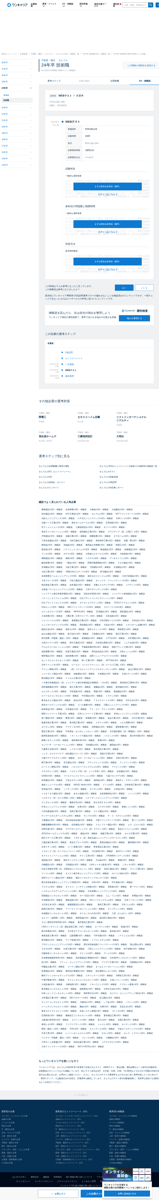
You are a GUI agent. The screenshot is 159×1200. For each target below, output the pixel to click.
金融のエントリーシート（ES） (68, 1119)
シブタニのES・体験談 (80, 749)
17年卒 (5, 146)
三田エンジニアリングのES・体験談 (104, 949)
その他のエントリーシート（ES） (69, 1163)
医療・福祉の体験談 (117, 1153)
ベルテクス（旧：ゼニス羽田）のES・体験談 (62, 798)
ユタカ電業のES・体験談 (131, 722)
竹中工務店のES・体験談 (77, 514)
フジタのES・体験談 (50, 554)
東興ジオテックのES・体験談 (54, 740)
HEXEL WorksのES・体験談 (87, 785)
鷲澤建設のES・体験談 (51, 940)
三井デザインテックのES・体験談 (101, 589)
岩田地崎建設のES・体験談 (53, 687)
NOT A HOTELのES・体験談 (91, 1046)
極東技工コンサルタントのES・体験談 (83, 1015)
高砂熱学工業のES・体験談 (108, 540)
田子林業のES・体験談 (134, 949)
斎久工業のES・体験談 (80, 687)
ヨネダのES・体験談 (50, 949)
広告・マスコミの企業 (11, 1133)
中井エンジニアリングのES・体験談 (58, 807)
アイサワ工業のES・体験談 (114, 962)
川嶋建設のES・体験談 (51, 864)
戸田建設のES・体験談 (51, 536)
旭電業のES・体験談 (95, 718)
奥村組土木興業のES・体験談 (99, 545)
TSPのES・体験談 (78, 1029)
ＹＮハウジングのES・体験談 (103, 984)
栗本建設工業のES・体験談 (116, 1015)
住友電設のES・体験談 (80, 585)
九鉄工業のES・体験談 (76, 567)
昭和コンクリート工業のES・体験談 (58, 714)
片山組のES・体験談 (105, 860)
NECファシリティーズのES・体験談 (84, 607)
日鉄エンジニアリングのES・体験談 (58, 518)
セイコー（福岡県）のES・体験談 (57, 918)
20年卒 (5, 127)
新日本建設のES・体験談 (52, 931)
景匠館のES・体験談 (117, 887)
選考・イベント (49, 4)
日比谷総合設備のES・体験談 (79, 820)
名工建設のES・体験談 (109, 998)
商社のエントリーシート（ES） (68, 1126)
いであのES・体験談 (113, 1002)
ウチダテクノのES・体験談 (53, 771)
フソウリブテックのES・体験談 (80, 1024)
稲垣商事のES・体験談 (76, 656)
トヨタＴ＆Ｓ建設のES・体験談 (55, 793)
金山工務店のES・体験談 (139, 669)
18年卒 (5, 139)
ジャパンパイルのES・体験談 (54, 620)
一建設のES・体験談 (75, 563)
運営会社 (35, 1177)
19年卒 (5, 133)
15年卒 (5, 158)
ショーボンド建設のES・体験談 (55, 674)
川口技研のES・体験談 (102, 851)
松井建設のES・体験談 (82, 824)
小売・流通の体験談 (117, 1156)
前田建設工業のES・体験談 (92, 532)
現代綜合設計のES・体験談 (104, 651)
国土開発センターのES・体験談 (110, 971)
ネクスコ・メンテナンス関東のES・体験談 (85, 887)
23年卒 (5, 107)
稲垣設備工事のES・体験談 (86, 1042)
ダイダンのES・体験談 (100, 789)
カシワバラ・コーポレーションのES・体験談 (62, 745)
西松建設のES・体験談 (130, 611)
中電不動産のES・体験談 (52, 980)
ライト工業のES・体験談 (141, 869)
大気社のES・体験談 (113, 625)
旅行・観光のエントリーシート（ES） (71, 1146)
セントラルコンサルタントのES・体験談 (60, 660)
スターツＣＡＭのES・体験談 (117, 607)
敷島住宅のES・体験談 (80, 802)
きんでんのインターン (49, 487)
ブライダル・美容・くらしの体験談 (124, 1149)
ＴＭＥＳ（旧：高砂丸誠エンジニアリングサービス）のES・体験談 (104, 838)
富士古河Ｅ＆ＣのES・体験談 (107, 802)
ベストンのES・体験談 (136, 1002)
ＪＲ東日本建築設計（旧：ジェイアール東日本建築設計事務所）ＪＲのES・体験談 (79, 682)
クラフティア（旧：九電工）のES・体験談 (127, 532)
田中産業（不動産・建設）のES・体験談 (60, 638)
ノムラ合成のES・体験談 (135, 642)
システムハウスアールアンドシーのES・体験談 (63, 891)
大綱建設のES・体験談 (116, 1038)
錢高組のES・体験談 (119, 745)
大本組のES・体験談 (123, 789)
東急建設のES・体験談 (110, 549)
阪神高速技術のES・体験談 (53, 736)
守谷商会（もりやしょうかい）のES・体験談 (86, 731)
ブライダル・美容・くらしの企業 (16, 1149)
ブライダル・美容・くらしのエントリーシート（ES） (78, 1149)
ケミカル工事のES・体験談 (78, 678)
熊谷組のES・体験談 (50, 549)
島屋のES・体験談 (106, 740)
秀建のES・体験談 (102, 691)
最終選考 (69, 376)
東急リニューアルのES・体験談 (55, 785)
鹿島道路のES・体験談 (76, 900)
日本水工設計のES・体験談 (116, 989)
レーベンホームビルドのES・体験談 (82, 1033)
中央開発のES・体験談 (51, 900)
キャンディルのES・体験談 (102, 1029)
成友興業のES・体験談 (51, 651)
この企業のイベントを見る (101, 1193)
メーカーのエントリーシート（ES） (70, 1123)
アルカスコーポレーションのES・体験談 (60, 647)
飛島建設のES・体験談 (51, 558)
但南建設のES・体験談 (140, 962)
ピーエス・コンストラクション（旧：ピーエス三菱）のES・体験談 (102, 665)
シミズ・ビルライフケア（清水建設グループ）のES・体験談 (69, 753)
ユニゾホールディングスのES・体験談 (59, 625)
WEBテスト (71, 370)
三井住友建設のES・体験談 (53, 540)
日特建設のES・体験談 (96, 745)
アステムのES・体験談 (51, 887)
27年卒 (5, 69)
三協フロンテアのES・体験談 (119, 776)
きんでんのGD (45, 477)
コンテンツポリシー (44, 1181)
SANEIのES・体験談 (51, 776)
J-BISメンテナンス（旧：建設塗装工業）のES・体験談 (66, 927)
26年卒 (5, 75)
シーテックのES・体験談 (75, 789)
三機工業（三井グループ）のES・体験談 (84, 616)
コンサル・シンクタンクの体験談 (123, 1116)
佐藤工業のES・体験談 (76, 536)
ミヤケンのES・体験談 (116, 696)
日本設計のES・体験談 (142, 620)
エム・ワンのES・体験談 (117, 895)
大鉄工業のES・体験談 (51, 571)
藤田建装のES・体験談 (138, 842)
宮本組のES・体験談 (50, 789)
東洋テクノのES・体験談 (127, 851)
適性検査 (116, 5)
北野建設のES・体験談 (102, 727)
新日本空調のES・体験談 (141, 736)
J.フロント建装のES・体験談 (133, 984)
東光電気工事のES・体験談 (106, 749)
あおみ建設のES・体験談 (52, 634)
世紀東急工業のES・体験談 (53, 585)
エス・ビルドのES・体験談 (140, 824)
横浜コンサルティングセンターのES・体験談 (96, 878)
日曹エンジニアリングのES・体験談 (120, 705)
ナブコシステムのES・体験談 (105, 940)
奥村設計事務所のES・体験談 (79, 971)
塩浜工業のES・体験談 (118, 718)
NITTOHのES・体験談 (116, 660)
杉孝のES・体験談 (86, 807)
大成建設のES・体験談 (122, 509)
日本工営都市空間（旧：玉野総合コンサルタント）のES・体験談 (71, 869)
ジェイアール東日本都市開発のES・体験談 (61, 594)
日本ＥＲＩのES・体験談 (52, 847)
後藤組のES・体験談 (103, 687)
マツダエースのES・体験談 (53, 802)
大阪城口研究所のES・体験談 (54, 1020)
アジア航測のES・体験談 (77, 940)
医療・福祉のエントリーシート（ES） (71, 1153)
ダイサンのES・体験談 (51, 727)
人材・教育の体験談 (117, 1136)
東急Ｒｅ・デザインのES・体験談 (131, 780)
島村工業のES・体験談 (107, 904)
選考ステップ (54, 81)
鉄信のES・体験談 (82, 700)
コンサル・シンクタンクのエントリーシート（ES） (77, 1116)
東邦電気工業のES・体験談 (90, 922)
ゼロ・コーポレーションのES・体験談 (95, 758)
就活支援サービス (100, 5)
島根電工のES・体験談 (128, 629)
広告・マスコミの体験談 (119, 1133)
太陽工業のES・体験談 (128, 1020)
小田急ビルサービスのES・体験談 (101, 554)
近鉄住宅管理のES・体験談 (96, 594)
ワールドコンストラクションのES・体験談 (83, 776)
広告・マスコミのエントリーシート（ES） (73, 1133)
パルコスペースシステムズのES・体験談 (90, 767)
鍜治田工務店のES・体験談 (112, 918)
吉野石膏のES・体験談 (51, 829)
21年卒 (5, 120)
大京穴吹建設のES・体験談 (134, 576)
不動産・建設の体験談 (118, 1143)
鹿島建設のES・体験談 (51, 509)
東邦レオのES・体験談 (51, 1024)
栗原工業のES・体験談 (51, 731)
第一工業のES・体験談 (92, 660)
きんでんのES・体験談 (102, 514)
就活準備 (84, 4)
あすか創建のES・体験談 (85, 793)
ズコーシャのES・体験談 (83, 1020)
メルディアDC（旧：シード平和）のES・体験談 (92, 771)
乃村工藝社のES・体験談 (81, 540)
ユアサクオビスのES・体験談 (115, 1042)
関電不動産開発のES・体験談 (101, 563)
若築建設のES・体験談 (92, 638)
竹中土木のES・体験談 (136, 700)
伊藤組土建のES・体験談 (52, 967)
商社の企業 (6, 1126)
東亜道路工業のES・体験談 (53, 935)
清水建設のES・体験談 (51, 514)
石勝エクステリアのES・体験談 (108, 585)
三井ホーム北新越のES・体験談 (55, 1042)
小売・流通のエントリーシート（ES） (71, 1156)
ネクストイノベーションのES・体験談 (59, 856)
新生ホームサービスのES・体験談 (87, 523)
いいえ (144, 288)
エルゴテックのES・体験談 (53, 691)
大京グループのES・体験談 (53, 580)
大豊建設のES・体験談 (51, 820)
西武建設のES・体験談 (51, 678)
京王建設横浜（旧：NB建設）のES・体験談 (130, 731)
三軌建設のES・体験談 (100, 567)
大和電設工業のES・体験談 (53, 998)
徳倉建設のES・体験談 (84, 674)
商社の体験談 (114, 1126)
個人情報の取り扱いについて (79, 1177)
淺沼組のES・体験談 (50, 860)
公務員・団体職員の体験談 (120, 1159)
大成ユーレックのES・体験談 (123, 980)
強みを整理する (134, 318)
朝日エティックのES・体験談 (101, 629)
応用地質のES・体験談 (116, 523)
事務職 (6, 95)
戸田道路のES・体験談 (80, 691)
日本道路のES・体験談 (116, 616)
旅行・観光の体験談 (117, 1146)
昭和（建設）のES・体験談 (53, 1029)
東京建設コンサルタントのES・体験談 (59, 989)
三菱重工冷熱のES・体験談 (53, 749)
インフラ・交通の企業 (11, 1139)
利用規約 (58, 1177)
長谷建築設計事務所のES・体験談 (91, 958)
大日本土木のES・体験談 (52, 904)
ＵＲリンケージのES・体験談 (99, 975)
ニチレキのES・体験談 (133, 864)
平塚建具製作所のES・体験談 (95, 647)
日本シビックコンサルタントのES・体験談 (61, 993)
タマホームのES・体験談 (125, 536)
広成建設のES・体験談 (124, 567)
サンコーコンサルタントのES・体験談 (59, 1002)
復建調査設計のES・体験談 (80, 904)
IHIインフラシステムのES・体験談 (105, 900)
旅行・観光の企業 (9, 1146)
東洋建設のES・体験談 (126, 687)
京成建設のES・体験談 (51, 567)
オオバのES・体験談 (111, 1033)
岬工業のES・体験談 (50, 762)
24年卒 (5, 88)
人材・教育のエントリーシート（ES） (71, 1136)
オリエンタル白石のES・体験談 (94, 913)
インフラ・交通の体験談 (119, 1139)
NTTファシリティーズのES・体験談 (132, 514)
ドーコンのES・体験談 (51, 873)
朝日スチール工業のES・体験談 (55, 838)
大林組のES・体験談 (99, 509)
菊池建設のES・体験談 (124, 691)
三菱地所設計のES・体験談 (88, 527)
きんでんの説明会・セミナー (52, 482)
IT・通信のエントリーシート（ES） (70, 1129)
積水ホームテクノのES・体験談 (78, 860)
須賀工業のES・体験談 (80, 811)
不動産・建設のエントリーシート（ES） (72, 1143)
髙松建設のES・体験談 (90, 625)
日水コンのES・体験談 (132, 904)
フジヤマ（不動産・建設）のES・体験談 (60, 1038)
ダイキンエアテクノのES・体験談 (95, 603)
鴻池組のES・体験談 (73, 545)
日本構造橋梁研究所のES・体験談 (57, 958)
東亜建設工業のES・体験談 (84, 620)
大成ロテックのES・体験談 (134, 674)
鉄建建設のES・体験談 (134, 549)
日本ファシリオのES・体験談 (54, 665)
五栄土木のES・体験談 (130, 1006)
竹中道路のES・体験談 (122, 882)
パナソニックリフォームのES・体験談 (59, 598)
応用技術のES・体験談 (51, 1015)
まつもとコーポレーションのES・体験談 (114, 967)
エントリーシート (74, 358)
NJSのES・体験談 (100, 882)
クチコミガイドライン (67, 1181)
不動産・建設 (48, 60)
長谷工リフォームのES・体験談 (132, 829)
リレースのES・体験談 (92, 1038)
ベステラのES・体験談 (96, 558)
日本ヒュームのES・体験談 (132, 651)
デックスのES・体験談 (114, 953)
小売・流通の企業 (9, 1156)
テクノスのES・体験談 (90, 953)
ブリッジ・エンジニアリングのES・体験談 (79, 962)
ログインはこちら (107, 194)
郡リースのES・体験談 (142, 820)
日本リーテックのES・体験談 (137, 900)
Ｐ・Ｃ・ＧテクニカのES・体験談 (123, 816)
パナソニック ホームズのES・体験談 (80, 549)
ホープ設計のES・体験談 (91, 895)
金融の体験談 (114, 1119)
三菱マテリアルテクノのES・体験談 (58, 758)
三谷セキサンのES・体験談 (78, 780)
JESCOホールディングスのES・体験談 (59, 833)
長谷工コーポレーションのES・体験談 (59, 532)
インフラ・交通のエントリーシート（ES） (73, 1139)
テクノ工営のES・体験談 (91, 856)
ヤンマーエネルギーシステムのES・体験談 (61, 816)
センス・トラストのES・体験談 (138, 1033)
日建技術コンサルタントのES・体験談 (59, 953)
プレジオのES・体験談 (122, 1011)
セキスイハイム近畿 (89, 417)
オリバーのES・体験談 (114, 527)
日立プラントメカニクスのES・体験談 (59, 603)
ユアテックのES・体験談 (137, 585)
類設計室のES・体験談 (51, 629)
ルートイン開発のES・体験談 (54, 767)
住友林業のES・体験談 (76, 509)
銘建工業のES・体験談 (110, 833)
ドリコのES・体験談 (112, 785)
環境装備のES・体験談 (86, 918)
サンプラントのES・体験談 (120, 909)
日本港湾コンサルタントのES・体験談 (127, 958)
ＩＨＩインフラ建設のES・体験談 (85, 736)
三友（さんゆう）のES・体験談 (126, 913)
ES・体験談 (67, 4)
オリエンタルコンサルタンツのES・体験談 (87, 980)
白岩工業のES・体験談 (74, 949)
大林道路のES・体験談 (130, 554)
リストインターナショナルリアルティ (131, 419)
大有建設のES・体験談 (108, 674)
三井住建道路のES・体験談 (53, 811)
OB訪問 (69, 352)
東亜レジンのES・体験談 (133, 807)
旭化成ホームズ (47, 436)
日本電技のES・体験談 (138, 638)
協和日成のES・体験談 (51, 909)
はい (124, 288)
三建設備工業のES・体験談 (53, 842)
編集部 (46, 1177)
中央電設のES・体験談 (92, 696)
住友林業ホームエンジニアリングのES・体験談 (63, 576)
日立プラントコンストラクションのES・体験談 (101, 598)
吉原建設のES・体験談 (127, 771)
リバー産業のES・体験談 (79, 847)
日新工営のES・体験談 (126, 758)
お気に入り (60, 1193)
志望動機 (114, 81)
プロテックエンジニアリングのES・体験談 (61, 944)
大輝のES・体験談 (108, 1006)
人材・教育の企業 (9, 1136)
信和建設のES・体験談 (51, 780)
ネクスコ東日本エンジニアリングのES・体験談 (87, 873)
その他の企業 (7, 1163)
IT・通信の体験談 (116, 1129)
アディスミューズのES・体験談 (102, 762)
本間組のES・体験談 (141, 895)
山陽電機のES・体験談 (80, 935)
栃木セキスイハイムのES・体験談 (103, 576)
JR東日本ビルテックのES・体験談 (81, 571)
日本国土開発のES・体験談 (108, 642)
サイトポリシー (23, 1181)
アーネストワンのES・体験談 (123, 558)
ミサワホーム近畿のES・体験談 (140, 625)
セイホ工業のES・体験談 (136, 833)
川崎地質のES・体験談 (76, 984)
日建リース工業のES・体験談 (54, 523)
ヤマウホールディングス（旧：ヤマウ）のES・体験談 (90, 829)
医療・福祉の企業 (9, 1153)
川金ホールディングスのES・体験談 (134, 1029)
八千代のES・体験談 (115, 638)
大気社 (120, 436)
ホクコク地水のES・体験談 (124, 873)
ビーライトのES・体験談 (106, 927)
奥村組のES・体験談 (50, 545)
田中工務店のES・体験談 (81, 642)
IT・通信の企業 (8, 1129)
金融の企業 (6, 1119)
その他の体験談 (115, 1163)
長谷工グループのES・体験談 (83, 842)
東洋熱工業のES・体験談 (81, 722)
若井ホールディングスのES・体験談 (58, 705)
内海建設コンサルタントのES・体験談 (59, 913)
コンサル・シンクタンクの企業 (15, 1116)
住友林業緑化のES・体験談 (112, 793)
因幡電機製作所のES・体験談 (54, 824)
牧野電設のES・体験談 (51, 656)
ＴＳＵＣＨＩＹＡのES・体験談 (108, 700)
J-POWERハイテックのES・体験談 (122, 856)
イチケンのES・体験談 (106, 722)
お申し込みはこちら (127, 1193)
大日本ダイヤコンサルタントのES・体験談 (87, 931)
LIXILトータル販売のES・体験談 (104, 864)
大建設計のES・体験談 (90, 1002)
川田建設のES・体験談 (76, 864)
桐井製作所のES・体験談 (83, 740)
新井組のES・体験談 (119, 931)
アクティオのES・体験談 (77, 727)
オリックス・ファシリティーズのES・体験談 (116, 580)
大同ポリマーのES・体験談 (53, 642)
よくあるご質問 (89, 1181)
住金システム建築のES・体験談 (94, 1011)
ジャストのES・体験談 (108, 1024)
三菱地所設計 (85, 436)
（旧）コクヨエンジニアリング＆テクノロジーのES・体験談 (97, 669)
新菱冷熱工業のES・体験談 (53, 722)
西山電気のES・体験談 (140, 944)
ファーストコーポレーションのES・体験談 (85, 909)
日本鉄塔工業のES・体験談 (137, 785)
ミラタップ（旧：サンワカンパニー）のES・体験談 (65, 851)
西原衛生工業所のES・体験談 (133, 682)
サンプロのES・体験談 (94, 816)
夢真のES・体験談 (74, 718)
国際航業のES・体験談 (100, 536)
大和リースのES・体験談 (127, 518)
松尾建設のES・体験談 (51, 971)
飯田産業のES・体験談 (51, 563)
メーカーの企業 (8, 1123)
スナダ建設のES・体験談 (105, 811)
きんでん (63, 60)
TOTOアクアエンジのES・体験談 (129, 603)
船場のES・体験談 (129, 927)
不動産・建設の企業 (10, 1143)
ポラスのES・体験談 (73, 554)
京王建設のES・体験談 (74, 762)
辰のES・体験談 (48, 962)
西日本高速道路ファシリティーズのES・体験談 (105, 944)
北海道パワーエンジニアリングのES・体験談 (62, 589)
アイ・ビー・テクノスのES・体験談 (106, 709)
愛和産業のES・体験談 (126, 727)
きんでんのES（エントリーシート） (55, 471)
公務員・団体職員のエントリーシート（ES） (74, 1159)
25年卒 (5, 81)
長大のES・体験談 (106, 1020)
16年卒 (5, 152)
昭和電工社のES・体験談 (95, 993)
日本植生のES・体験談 (76, 709)
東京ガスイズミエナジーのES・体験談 (59, 1011)
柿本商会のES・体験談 (51, 709)
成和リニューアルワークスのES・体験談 (108, 656)
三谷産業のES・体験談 (51, 616)
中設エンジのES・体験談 (52, 607)
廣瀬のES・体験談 (126, 860)
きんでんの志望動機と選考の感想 (54, 466)
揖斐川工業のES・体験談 (111, 753)
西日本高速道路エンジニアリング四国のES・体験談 (65, 882)
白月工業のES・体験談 (142, 718)
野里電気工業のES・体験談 (106, 847)
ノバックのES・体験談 (138, 793)
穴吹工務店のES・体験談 (81, 580)
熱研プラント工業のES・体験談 (126, 647)
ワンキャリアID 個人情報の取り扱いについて (80, 1185)
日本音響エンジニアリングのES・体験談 (106, 891)
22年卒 (5, 114)
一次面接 (69, 364)
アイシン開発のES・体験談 (53, 669)
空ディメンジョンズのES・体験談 (57, 527)
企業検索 (34, 5)
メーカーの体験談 (116, 1123)
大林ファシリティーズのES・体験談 (112, 820)
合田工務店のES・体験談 (115, 869)
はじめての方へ (19, 1177)
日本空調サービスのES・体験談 (114, 620)
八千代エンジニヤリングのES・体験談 (95, 518)
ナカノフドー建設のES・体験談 (110, 824)
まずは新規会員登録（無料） (108, 186)
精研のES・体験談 (74, 558)
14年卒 (5, 165)
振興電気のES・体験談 (90, 989)
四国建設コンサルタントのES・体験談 (59, 895)
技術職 (6, 100)
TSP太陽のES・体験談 (104, 935)
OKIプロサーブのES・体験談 (83, 998)
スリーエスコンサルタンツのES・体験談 (60, 696)
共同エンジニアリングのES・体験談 (130, 714)
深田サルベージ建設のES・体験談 (57, 878)
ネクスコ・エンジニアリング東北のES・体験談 (131, 993)
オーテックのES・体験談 (133, 1024)
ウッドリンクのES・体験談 (132, 762)
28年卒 (5, 62)
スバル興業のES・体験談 (89, 705)
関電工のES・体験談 (125, 545)
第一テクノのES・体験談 (141, 887)
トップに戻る (79, 1095)
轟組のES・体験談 (88, 1006)
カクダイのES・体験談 (108, 807)
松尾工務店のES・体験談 (77, 651)
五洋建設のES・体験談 (106, 611)
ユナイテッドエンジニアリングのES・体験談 (106, 798)
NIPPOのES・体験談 (83, 611)
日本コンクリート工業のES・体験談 (94, 714)
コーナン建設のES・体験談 (80, 967)
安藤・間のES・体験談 (134, 540)
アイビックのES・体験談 (123, 767)
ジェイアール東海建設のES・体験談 (128, 594)
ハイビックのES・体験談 (115, 736)
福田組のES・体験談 (103, 780)
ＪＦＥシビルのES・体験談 (130, 935)
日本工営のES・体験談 (51, 1033)
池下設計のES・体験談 (78, 634)
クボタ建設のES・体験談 (129, 563)
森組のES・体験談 (88, 833)
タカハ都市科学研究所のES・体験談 (58, 922)
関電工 (42, 417)
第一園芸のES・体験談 (51, 718)
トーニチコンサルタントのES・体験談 (59, 1006)
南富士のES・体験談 (75, 629)
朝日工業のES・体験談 (126, 634)
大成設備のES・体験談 (51, 984)
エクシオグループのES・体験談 (55, 611)
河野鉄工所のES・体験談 (127, 975)
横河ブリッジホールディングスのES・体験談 (62, 975)
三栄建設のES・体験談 (102, 634)
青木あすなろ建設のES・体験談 (55, 700)
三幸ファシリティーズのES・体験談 (58, 1046)
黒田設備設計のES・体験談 (112, 842)
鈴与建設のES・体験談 (110, 571)
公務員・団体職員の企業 (12, 1159)
